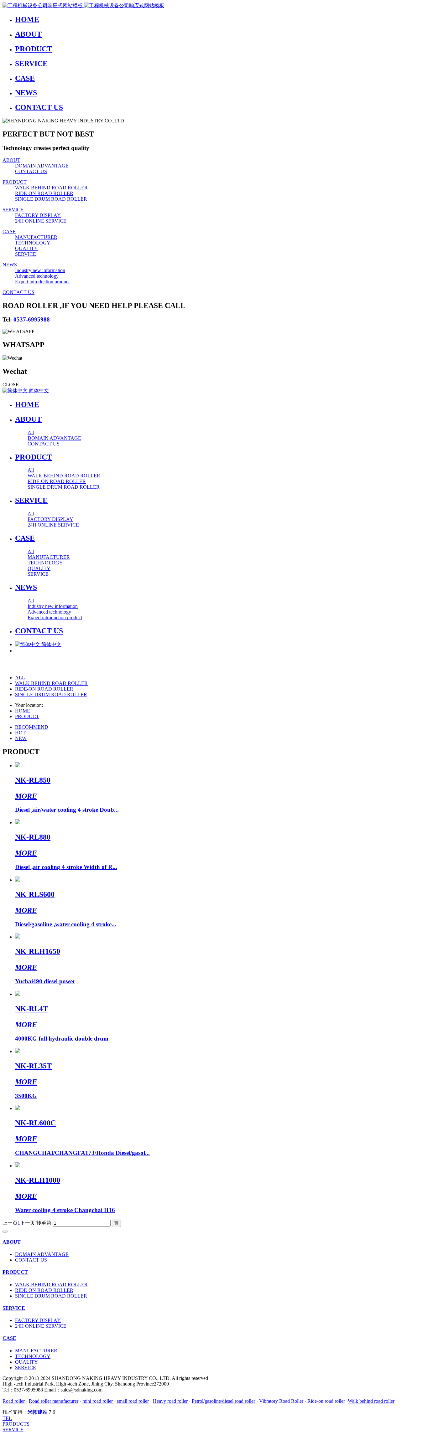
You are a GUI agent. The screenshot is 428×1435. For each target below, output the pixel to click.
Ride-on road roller (326, 1401)
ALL (20, 677)
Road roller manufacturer (53, 1401)
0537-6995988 (31, 319)
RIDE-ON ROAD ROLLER (44, 689)
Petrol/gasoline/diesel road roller (223, 1401)
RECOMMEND (31, 727)
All (31, 432)
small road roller (132, 1401)
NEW (21, 738)
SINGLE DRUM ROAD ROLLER (51, 694)
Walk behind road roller (371, 1401)
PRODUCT (27, 716)
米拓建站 (38, 1412)
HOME (27, 404)
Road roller (14, 1401)
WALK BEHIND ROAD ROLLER (51, 683)
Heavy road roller (170, 1401)
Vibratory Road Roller (281, 1401)
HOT (20, 732)
